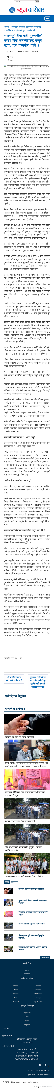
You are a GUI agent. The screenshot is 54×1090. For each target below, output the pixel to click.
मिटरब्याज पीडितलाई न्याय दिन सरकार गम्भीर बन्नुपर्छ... (33, 913)
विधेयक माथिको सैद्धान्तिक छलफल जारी (20, 821)
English (27, 1025)
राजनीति (38, 986)
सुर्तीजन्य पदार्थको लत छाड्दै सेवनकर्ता (19, 737)
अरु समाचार (45, 957)
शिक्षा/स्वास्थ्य (38, 994)
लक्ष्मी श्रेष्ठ (27, 974)
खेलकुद (38, 998)
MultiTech (48, 1087)
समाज (16, 990)
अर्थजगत (15, 994)
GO (37, 1)
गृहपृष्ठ (7, 27)
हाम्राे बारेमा (27, 1013)
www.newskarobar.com (27, 1059)
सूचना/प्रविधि (38, 1002)
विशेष (27, 1021)
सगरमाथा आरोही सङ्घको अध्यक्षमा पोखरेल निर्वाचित (24, 876)
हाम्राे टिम (27, 963)
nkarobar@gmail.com (27, 1056)
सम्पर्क (27, 1017)
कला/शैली (16, 1002)
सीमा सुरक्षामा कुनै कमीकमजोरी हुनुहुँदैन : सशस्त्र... (32, 936)
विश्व (15, 998)
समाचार (15, 986)
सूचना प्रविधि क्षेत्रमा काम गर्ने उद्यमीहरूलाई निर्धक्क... (33, 901)
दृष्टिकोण (38, 990)
